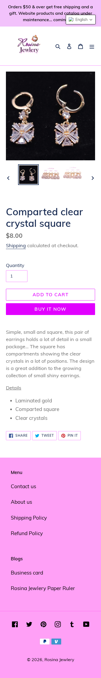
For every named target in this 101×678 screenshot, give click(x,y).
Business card (27, 572)
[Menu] (91, 46)
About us (21, 502)
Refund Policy (27, 533)
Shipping (16, 245)
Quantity (15, 265)
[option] (29, 174)
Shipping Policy (29, 517)
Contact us (23, 486)
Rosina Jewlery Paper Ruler (43, 588)
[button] (80, 19)
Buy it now (50, 309)
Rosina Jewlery (59, 659)
